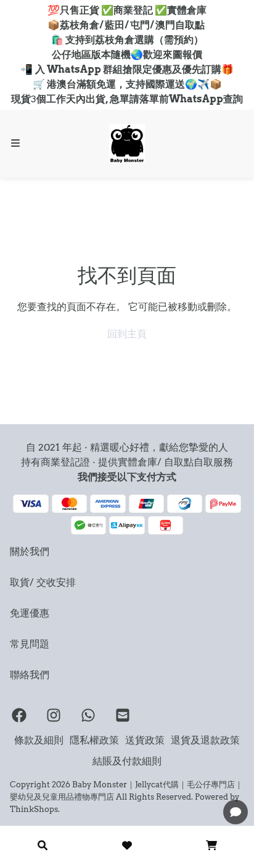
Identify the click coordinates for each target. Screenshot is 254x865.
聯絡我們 (29, 675)
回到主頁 (127, 334)
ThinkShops (34, 809)
